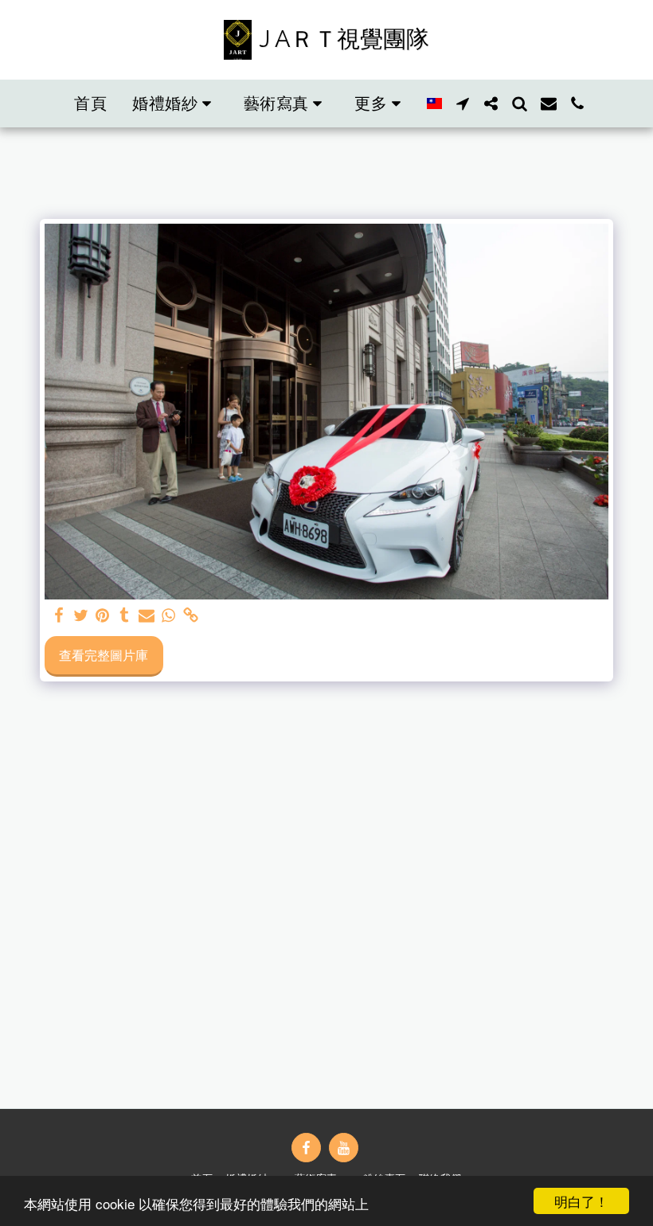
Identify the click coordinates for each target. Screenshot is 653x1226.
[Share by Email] (146, 615)
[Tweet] (80, 615)
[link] (190, 615)
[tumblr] (125, 615)
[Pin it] (103, 615)
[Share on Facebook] (59, 615)
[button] (175, 103)
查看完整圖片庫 (103, 655)
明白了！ (581, 1201)
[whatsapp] (169, 615)
